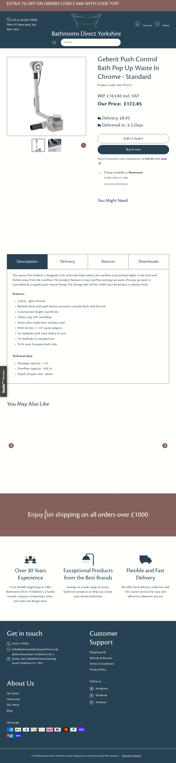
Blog (9, 710)
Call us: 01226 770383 (24, 20)
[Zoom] (46, 96)
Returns (108, 261)
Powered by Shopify (131, 756)
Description (27, 261)
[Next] (83, 145)
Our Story (13, 693)
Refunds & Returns (101, 658)
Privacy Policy (98, 669)
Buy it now (133, 149)
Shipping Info (98, 652)
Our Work (13, 705)
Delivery (67, 261)
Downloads (149, 261)
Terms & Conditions (102, 663)
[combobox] (91, 42)
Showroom (13, 699)
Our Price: (109, 104)
